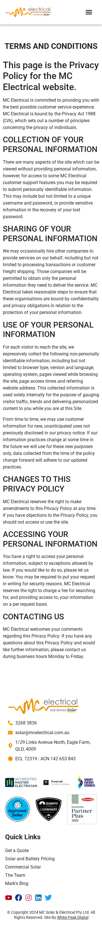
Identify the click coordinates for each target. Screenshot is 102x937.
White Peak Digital (72, 917)
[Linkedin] (38, 897)
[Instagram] (28, 897)
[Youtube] (8, 897)
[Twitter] (48, 897)
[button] (89, 12)
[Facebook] (18, 897)
